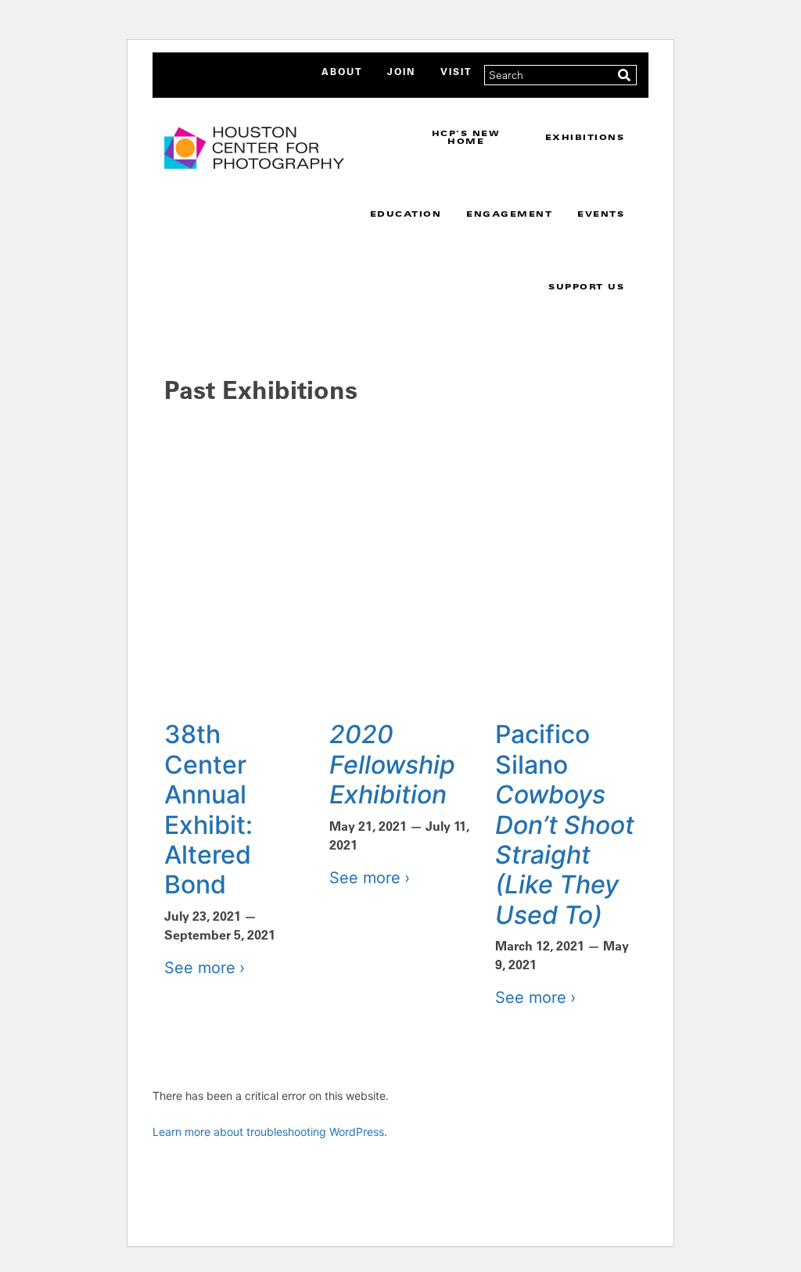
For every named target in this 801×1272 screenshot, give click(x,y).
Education (406, 213)
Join (401, 71)
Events (600, 213)
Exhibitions (585, 136)
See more (199, 967)
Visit (456, 71)
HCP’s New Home (466, 137)
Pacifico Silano (564, 824)
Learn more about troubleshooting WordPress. (270, 1131)
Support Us (586, 286)
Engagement (509, 213)
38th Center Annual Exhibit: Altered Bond (208, 809)
